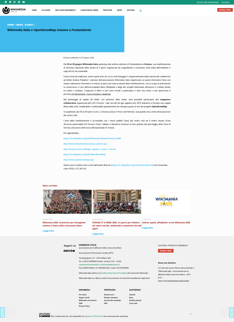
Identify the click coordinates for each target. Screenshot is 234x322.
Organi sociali (84, 298)
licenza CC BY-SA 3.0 (94, 316)
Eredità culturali (135, 300)
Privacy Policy (84, 306)
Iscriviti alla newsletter (112, 300)
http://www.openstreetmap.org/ (78, 160)
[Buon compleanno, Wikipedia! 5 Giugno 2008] (7, 312)
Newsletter (208, 2)
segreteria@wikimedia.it (89, 265)
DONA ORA (225, 10)
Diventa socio (109, 295)
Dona (131, 298)
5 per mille (133, 303)
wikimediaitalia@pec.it (110, 265)
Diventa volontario (111, 298)
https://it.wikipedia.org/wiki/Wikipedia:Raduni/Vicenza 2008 (92, 138)
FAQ (105, 303)
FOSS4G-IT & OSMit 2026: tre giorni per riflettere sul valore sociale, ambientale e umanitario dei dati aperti (117, 225)
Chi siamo (83, 295)
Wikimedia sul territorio (88, 300)
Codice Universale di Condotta (114, 273)
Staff (80, 303)
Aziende (132, 295)
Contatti (225, 2)
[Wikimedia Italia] (14, 10)
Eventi (29, 25)
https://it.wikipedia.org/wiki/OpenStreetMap (84, 154)
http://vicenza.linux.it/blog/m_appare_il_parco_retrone (89, 149)
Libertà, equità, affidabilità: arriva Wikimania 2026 (166, 222)
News (19, 25)
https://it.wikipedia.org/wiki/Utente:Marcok (132, 165)
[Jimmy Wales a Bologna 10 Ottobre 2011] (226, 312)
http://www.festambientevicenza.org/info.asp (85, 144)
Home (10, 25)
